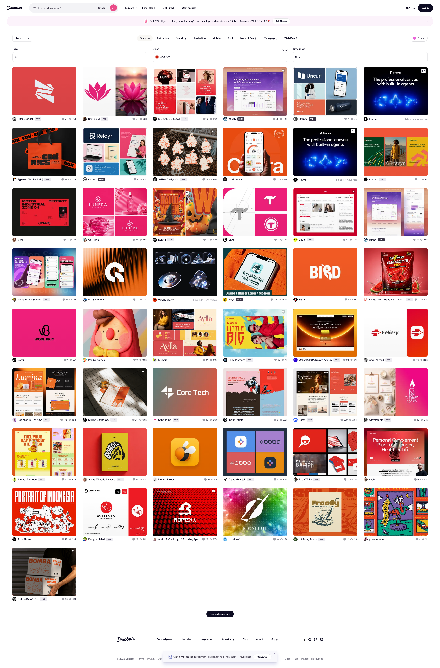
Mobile (217, 38)
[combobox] (62, 8)
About (259, 639)
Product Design (248, 38)
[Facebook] (309, 639)
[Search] (113, 7)
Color (156, 48)
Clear (284, 50)
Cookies (162, 658)
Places (305, 658)
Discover (145, 38)
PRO (38, 119)
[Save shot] (63, 109)
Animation (163, 38)
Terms (140, 658)
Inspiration (207, 639)
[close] (427, 21)
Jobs (287, 658)
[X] (304, 639)
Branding (181, 38)
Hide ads (409, 119)
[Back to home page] (14, 8)
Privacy (151, 658)
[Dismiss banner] (274, 653)
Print (230, 38)
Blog (245, 639)
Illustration (199, 38)
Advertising (227, 639)
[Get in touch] (56, 109)
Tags (15, 48)
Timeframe (299, 48)
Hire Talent (148, 7)
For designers (164, 639)
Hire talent (186, 639)
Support (276, 639)
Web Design (291, 38)
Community (189, 7)
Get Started (281, 21)
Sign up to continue (220, 614)
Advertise (422, 119)
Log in (425, 7)
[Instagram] (315, 639)
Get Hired (168, 7)
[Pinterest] (321, 639)
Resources (317, 658)
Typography (271, 38)
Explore (129, 7)
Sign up (410, 8)
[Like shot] (70, 109)
